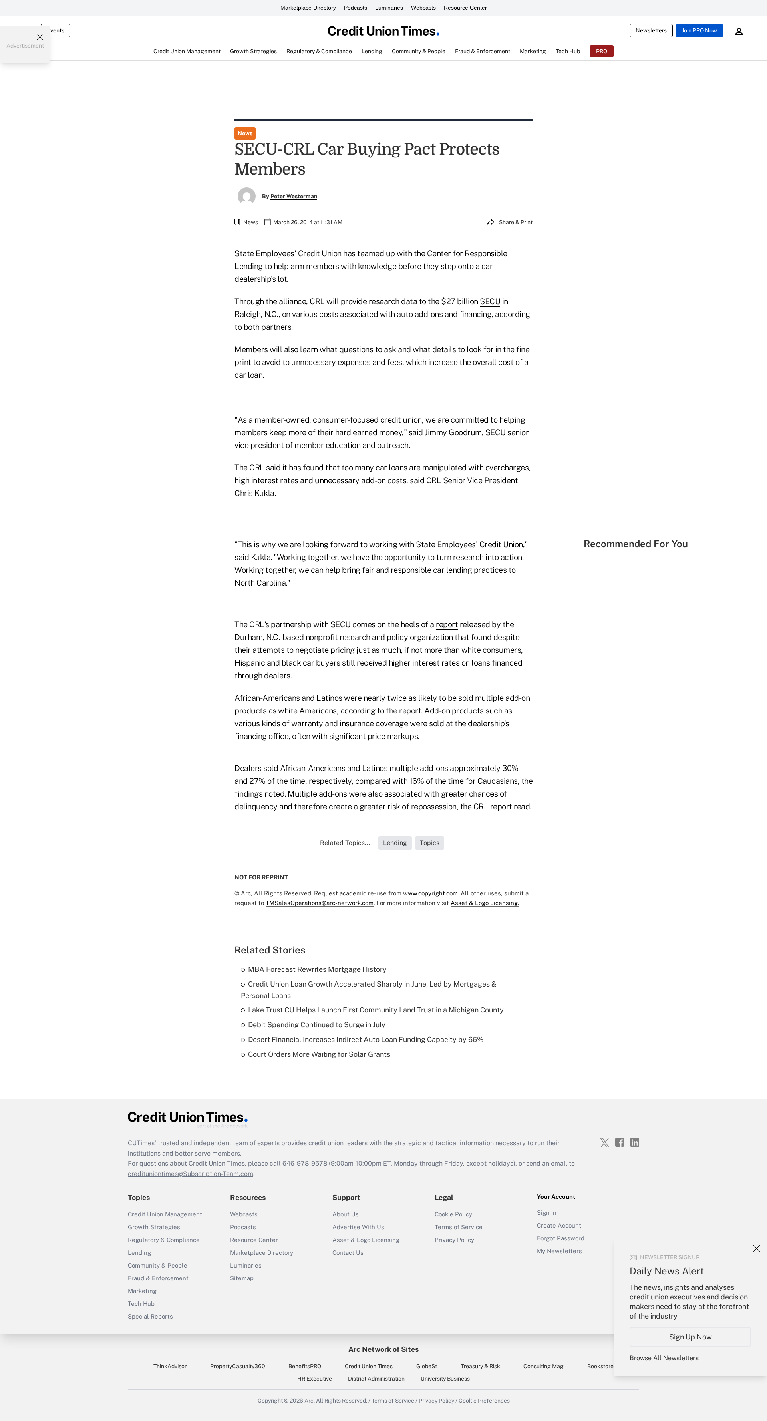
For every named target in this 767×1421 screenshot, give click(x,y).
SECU (490, 301)
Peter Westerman (293, 196)
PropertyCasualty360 (237, 1366)
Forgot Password (560, 1238)
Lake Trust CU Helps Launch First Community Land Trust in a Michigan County (376, 1010)
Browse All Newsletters (664, 1358)
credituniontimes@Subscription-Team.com (190, 1174)
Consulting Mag (543, 1366)
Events (55, 30)
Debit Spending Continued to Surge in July (316, 1024)
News (245, 133)
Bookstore (600, 1366)
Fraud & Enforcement (158, 1278)
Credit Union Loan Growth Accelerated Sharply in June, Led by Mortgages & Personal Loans (369, 990)
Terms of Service (459, 1227)
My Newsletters (559, 1251)
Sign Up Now (690, 1337)
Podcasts (355, 7)
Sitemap (242, 1278)
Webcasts (423, 7)
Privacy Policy (454, 1239)
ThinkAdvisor (170, 1366)
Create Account (559, 1225)
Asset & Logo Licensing (365, 1239)
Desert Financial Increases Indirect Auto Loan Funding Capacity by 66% (365, 1039)
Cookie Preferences (484, 1400)
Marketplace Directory (308, 7)
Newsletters (651, 30)
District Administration (376, 1378)
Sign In (546, 1212)
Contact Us (348, 1252)
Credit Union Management (165, 1214)
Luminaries (389, 7)
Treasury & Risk (480, 1366)
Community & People (157, 1265)
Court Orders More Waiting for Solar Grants (319, 1054)
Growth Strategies (154, 1227)
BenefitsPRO (304, 1366)
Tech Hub (141, 1303)
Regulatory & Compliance (164, 1239)
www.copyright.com (430, 893)
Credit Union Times (369, 1366)
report (447, 624)
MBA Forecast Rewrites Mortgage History (317, 969)
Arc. (309, 1400)
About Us (345, 1214)
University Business (445, 1378)
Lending (139, 1252)
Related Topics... (345, 843)
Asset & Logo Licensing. (485, 902)
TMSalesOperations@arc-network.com (320, 902)
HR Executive (314, 1378)
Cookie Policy (453, 1214)
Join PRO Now (699, 30)
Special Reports (150, 1316)
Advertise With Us (358, 1227)
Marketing (142, 1290)
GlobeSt (426, 1366)
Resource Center (465, 7)
